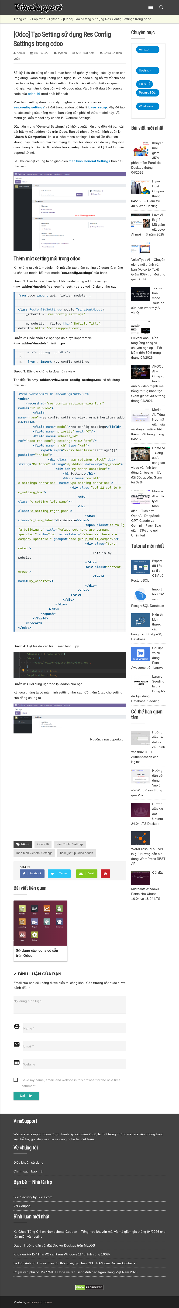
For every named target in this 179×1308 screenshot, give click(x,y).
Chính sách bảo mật (28, 1171)
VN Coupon (22, 1206)
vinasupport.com (39, 1302)
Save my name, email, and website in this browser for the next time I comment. (72, 1080)
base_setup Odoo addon (76, 853)
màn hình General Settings (34, 853)
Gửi (26, 1096)
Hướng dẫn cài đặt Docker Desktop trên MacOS (59, 1245)
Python (54, 19)
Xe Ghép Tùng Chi (27, 1231)
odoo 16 (34, 94)
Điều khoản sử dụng (28, 1162)
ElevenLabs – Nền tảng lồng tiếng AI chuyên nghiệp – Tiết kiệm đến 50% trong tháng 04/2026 (146, 347)
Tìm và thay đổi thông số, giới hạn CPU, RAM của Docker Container (86, 1263)
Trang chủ (21, 19)
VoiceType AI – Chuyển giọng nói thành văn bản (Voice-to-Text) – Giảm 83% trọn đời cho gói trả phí (148, 269)
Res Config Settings (69, 844)
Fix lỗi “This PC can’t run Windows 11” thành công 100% (68, 1254)
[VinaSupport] (38, 7)
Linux (143, 84)
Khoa (17, 1254)
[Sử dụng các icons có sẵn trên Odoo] (41, 923)
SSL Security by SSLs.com (33, 1197)
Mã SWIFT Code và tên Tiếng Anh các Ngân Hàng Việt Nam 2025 (89, 1272)
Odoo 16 (43, 844)
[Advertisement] (70, 796)
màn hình (89, 161)
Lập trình (38, 19)
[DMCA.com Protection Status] (89, 1289)
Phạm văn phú (24, 1272)
